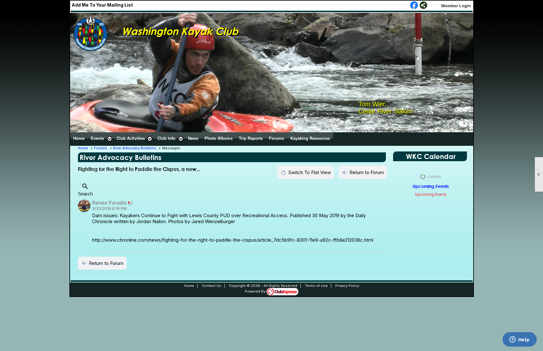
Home (79, 138)
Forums (276, 138)
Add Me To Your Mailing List (102, 5)
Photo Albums (219, 138)
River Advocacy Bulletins (134, 148)
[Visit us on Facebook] (414, 5)
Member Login (456, 5)
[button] (100, 138)
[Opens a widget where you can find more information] (519, 340)
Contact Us (211, 285)
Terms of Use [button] (316, 285)
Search (85, 189)
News (193, 138)
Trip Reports (251, 138)
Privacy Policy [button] (347, 285)
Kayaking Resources (310, 138)
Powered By (255, 291)
